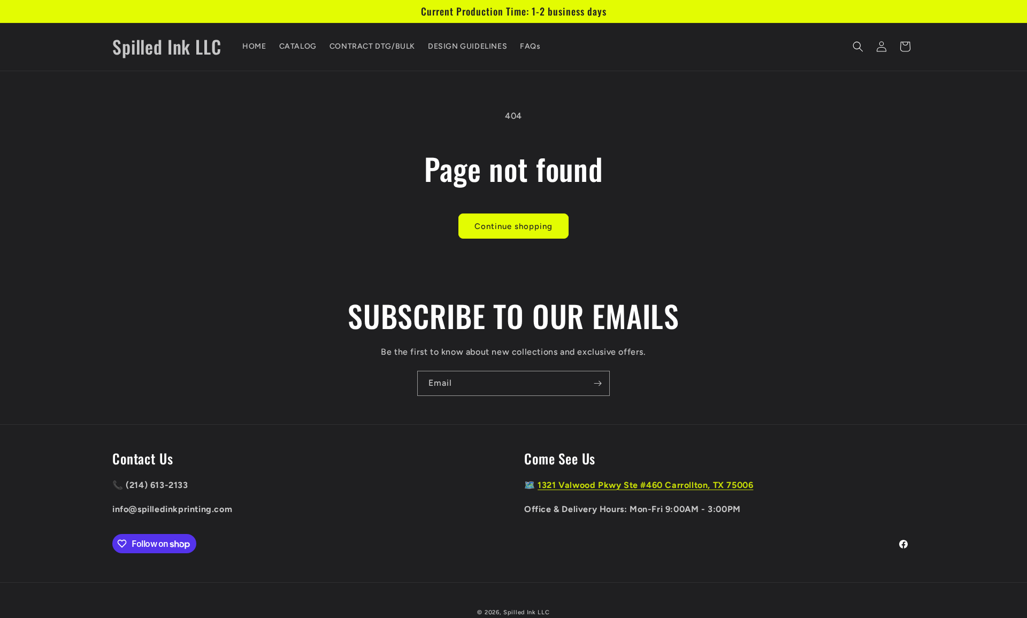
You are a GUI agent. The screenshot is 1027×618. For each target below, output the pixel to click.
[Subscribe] (597, 383)
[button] (858, 46)
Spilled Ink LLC (526, 612)
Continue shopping (513, 226)
